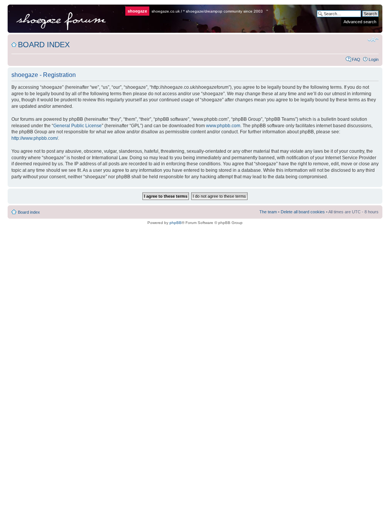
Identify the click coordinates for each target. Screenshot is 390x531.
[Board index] (67, 18)
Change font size (373, 39)
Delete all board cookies (303, 212)
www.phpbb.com (223, 125)
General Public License (77, 125)
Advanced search (360, 21)
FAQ (356, 59)
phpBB (175, 223)
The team (268, 212)
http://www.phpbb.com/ (34, 138)
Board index (44, 44)
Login (374, 59)
